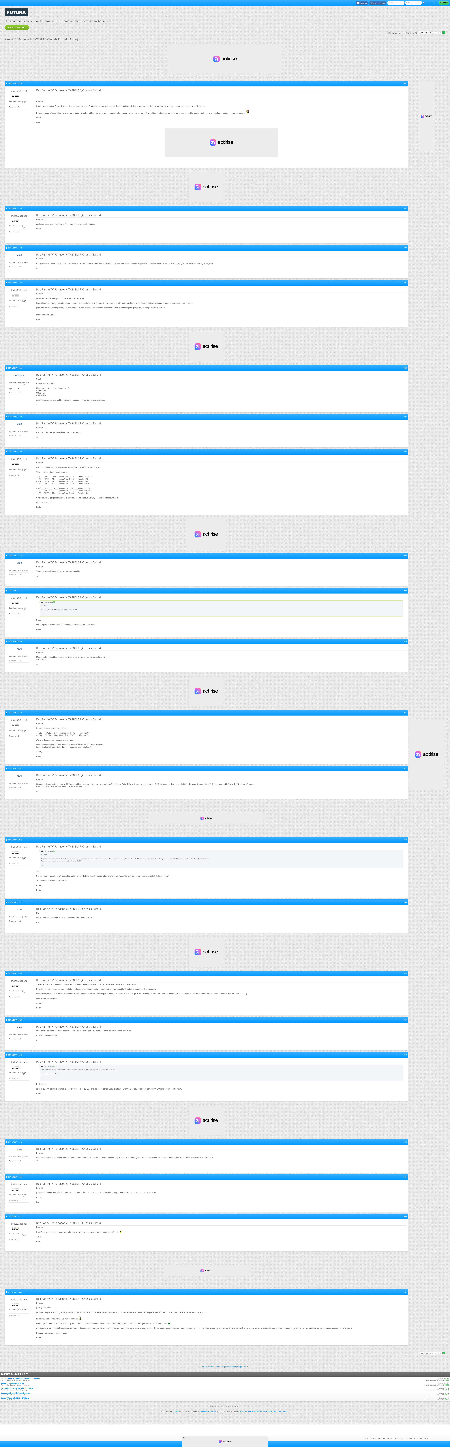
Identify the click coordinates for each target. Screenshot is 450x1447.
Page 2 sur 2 (424, 32)
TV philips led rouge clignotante (234, 1366)
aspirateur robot (260, 1412)
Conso (379, 1438)
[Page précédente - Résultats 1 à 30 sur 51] (440, 33)
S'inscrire (362, 3)
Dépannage (56, 21)
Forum (12, 21)
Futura (366, 1438)
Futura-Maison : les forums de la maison (34, 21)
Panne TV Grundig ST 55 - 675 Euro (15, 1398)
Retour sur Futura (377, 3)
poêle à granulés (274, 1412)
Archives (373, 1438)
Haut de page (423, 1438)
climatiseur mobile (245, 1412)
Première (434, 33)
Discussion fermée (17, 28)
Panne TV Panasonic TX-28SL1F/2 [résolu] (23, 1378)
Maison (176, 1412)
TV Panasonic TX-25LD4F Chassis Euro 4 (17, 1388)
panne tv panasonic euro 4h (12, 1383)
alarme (284, 1412)
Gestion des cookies (390, 1438)
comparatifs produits (208, 1412)
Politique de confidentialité (408, 1438)
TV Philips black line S (211, 1366)
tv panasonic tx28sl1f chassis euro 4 (15, 1393)
